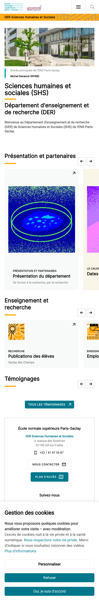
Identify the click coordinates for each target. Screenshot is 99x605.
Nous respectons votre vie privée (50, 540)
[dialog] (49, 553)
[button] (82, 161)
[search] (92, 6)
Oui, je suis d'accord (49, 591)
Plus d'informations (20, 551)
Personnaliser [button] (49, 564)
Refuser (49, 578)
